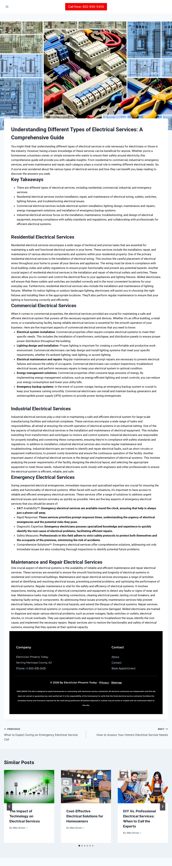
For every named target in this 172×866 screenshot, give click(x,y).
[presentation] (29, 786)
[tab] (79, 846)
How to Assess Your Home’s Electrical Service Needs (132, 732)
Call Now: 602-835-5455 (86, 6)
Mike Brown (19, 827)
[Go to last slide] (9, 806)
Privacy (104, 682)
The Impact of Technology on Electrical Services (24, 816)
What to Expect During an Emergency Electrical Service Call (41, 734)
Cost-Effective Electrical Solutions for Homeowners (84, 816)
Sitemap (116, 682)
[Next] (162, 806)
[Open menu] (7, 6)
